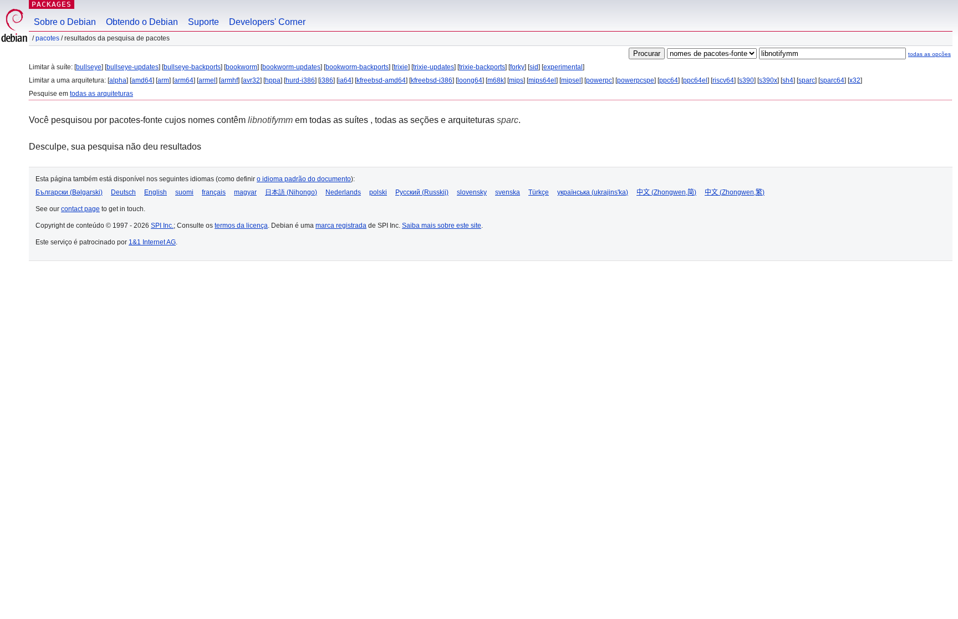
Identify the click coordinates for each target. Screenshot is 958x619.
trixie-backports (482, 67)
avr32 (251, 80)
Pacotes (47, 38)
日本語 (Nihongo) (291, 192)
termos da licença (241, 225)
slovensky (472, 192)
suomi (184, 192)
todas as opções (929, 54)
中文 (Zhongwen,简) (666, 192)
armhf (229, 80)
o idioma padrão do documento (304, 179)
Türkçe (538, 192)
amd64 (141, 80)
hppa (273, 80)
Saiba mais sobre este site (441, 225)
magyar (245, 192)
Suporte (203, 22)
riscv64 (723, 80)
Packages (52, 4)
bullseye (88, 67)
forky (517, 67)
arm (163, 80)
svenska (507, 192)
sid (533, 67)
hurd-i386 (300, 80)
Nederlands (343, 192)
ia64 (344, 80)
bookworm (241, 67)
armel (207, 80)
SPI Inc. (162, 225)
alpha (117, 80)
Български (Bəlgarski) (69, 192)
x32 (854, 80)
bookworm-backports (357, 67)
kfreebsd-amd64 (381, 80)
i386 (326, 80)
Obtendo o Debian (142, 22)
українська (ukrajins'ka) (592, 192)
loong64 (469, 80)
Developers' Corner (267, 22)
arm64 (183, 80)
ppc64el (695, 80)
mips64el (542, 80)
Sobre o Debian (65, 22)
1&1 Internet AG (152, 242)
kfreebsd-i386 (431, 80)
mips (516, 80)
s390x (768, 80)
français (214, 192)
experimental (563, 67)
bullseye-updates (132, 67)
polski (378, 192)
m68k (495, 80)
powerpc (599, 80)
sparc (806, 80)
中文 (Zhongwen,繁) (735, 192)
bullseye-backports (192, 67)
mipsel (571, 80)
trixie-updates (433, 67)
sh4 (787, 80)
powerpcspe (635, 80)
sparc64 (832, 80)
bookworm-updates (291, 67)
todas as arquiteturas (101, 94)
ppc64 (668, 80)
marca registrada (340, 225)
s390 (746, 80)
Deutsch (123, 192)
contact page (80, 209)
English (155, 192)
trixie (401, 67)
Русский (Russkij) (422, 192)
